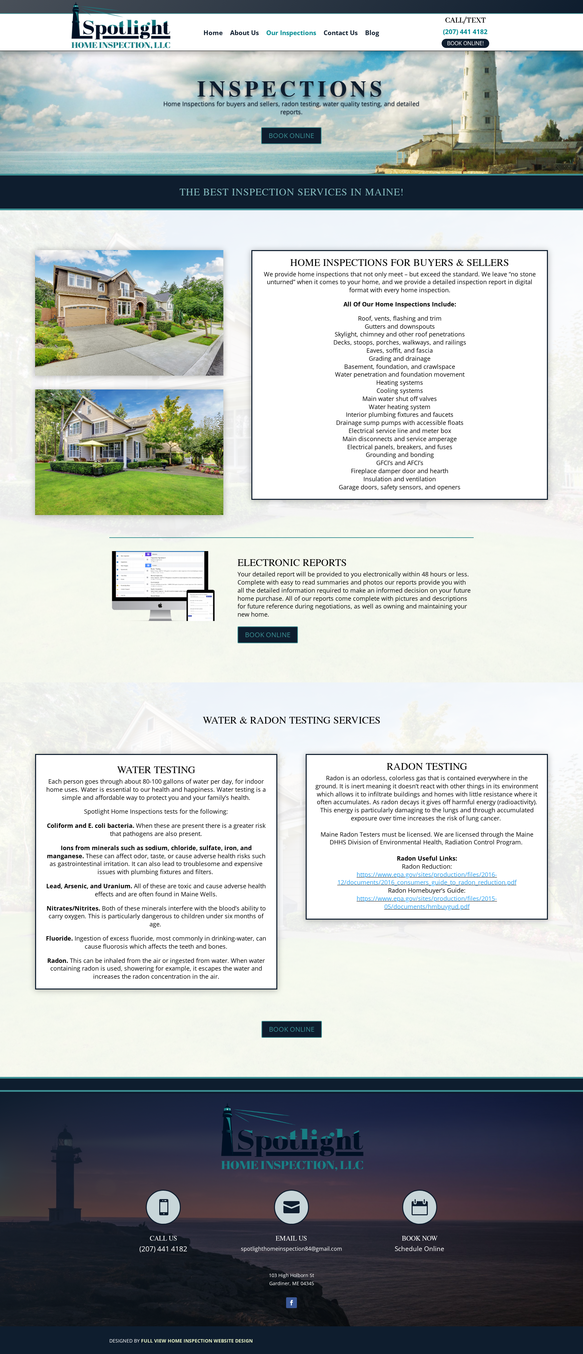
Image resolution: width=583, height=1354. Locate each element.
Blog (372, 33)
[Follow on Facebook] (291, 1302)
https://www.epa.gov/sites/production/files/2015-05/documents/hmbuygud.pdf (427, 902)
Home (213, 33)
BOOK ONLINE (291, 135)
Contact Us (341, 33)
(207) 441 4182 (465, 31)
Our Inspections (291, 33)
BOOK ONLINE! (465, 43)
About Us (244, 33)
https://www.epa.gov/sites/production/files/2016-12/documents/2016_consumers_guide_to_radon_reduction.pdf (427, 878)
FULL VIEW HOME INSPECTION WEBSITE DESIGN (197, 1340)
